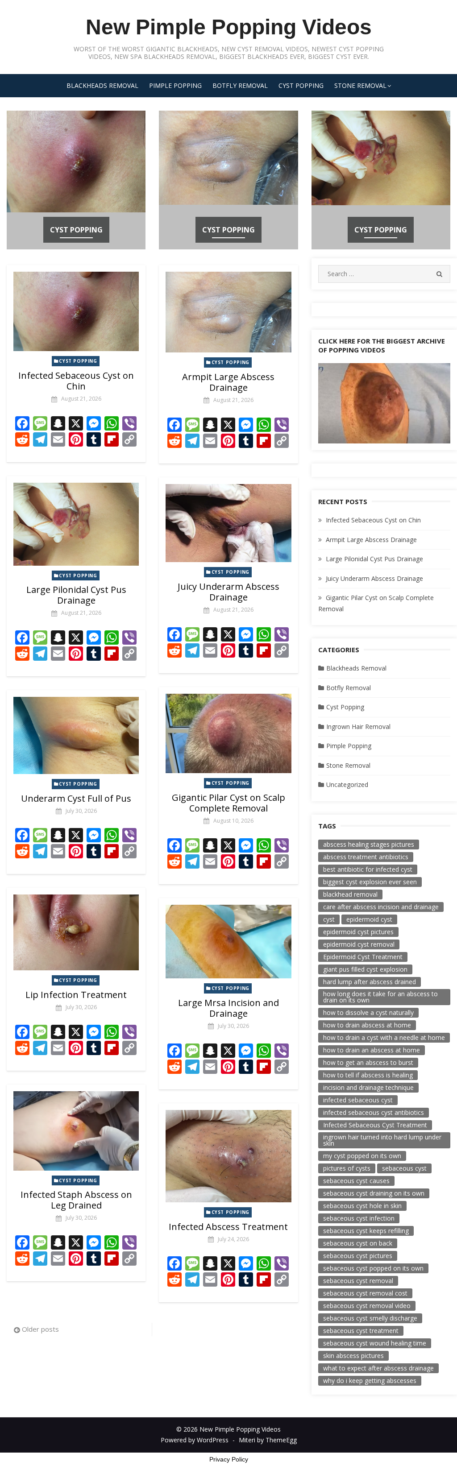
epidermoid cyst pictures (358, 931)
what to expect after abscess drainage (378, 1368)
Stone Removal (360, 85)
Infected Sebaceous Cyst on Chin (76, 380)
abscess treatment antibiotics (365, 857)
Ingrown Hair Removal (358, 726)
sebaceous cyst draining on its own (373, 1193)
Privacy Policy (228, 1459)
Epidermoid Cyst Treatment (363, 956)
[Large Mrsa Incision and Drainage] (228, 942)
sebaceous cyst (404, 1168)
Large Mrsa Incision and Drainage (228, 1008)
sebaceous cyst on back (357, 1243)
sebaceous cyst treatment (361, 1330)
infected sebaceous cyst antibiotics (373, 1112)
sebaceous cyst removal (358, 1280)
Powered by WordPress (194, 1440)
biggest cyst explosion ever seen (370, 882)
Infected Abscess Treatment (228, 1227)
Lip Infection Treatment (76, 995)
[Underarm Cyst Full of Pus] (76, 735)
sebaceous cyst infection (359, 1218)
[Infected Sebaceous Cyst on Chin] (76, 311)
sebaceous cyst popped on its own (373, 1268)
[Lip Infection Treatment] (76, 932)
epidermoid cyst (369, 919)
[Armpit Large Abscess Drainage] (228, 312)
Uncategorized (347, 784)
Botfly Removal (240, 85)
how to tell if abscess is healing (368, 1075)
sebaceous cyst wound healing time (374, 1343)
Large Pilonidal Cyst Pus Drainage (76, 595)
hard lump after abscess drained (369, 981)
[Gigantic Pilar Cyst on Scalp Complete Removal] (228, 733)
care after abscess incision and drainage (381, 907)
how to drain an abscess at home (371, 1050)
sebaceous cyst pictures (357, 1255)
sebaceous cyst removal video (367, 1305)
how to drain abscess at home (367, 1025)
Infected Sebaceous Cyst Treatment (375, 1125)
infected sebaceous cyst (358, 1100)
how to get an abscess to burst (368, 1062)
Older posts (40, 1329)
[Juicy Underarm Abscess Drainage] (228, 523)
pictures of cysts (346, 1168)
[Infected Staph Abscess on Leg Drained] (76, 1131)
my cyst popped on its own (362, 1155)
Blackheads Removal (102, 85)
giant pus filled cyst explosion (365, 969)
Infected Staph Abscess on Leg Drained (76, 1199)
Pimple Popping (175, 85)
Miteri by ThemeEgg (268, 1440)
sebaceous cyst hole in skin (362, 1205)
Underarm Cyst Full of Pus (76, 798)
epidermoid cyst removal (359, 944)
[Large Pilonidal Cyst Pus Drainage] (76, 524)
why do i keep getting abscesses (369, 1380)
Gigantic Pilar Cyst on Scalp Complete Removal (228, 802)
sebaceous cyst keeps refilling (366, 1230)
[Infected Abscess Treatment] (228, 1156)
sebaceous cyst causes (356, 1180)
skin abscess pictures (353, 1355)
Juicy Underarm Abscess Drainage (228, 591)
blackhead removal (350, 894)
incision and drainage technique (368, 1087)
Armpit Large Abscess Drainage (228, 382)
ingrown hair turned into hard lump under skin (382, 1140)
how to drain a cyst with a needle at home (384, 1037)
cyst (329, 919)
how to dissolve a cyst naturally (368, 1012)
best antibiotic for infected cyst (367, 869)
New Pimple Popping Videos (229, 27)
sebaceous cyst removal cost (365, 1293)
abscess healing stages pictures (368, 844)
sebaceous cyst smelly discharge (370, 1318)
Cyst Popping (301, 85)
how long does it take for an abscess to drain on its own (380, 997)
